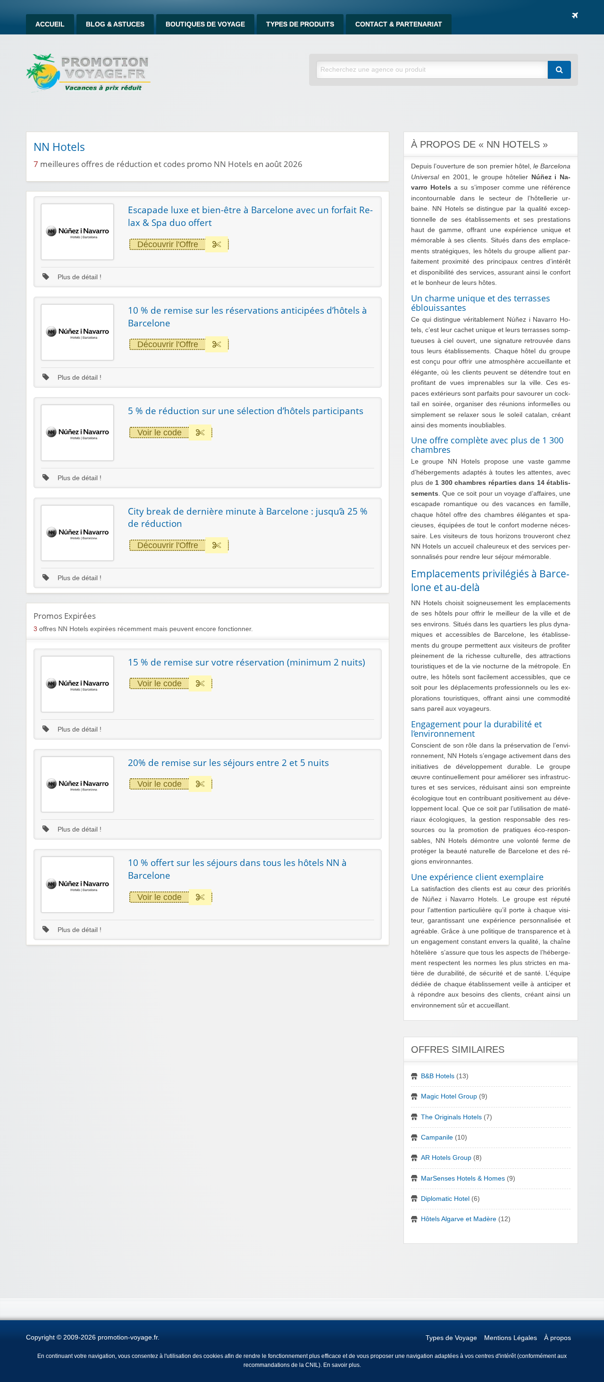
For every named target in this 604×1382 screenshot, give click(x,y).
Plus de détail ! (78, 277)
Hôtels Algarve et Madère (458, 1219)
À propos (557, 1337)
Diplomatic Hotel (445, 1198)
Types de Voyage (451, 1337)
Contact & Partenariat (398, 24)
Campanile (437, 1137)
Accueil (50, 24)
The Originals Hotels (451, 1117)
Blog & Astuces (115, 24)
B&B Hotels (437, 1076)
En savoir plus (341, 1365)
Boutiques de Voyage (205, 24)
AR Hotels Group (446, 1157)
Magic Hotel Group (449, 1096)
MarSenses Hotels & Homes (463, 1178)
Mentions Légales (510, 1337)
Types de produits (300, 24)
